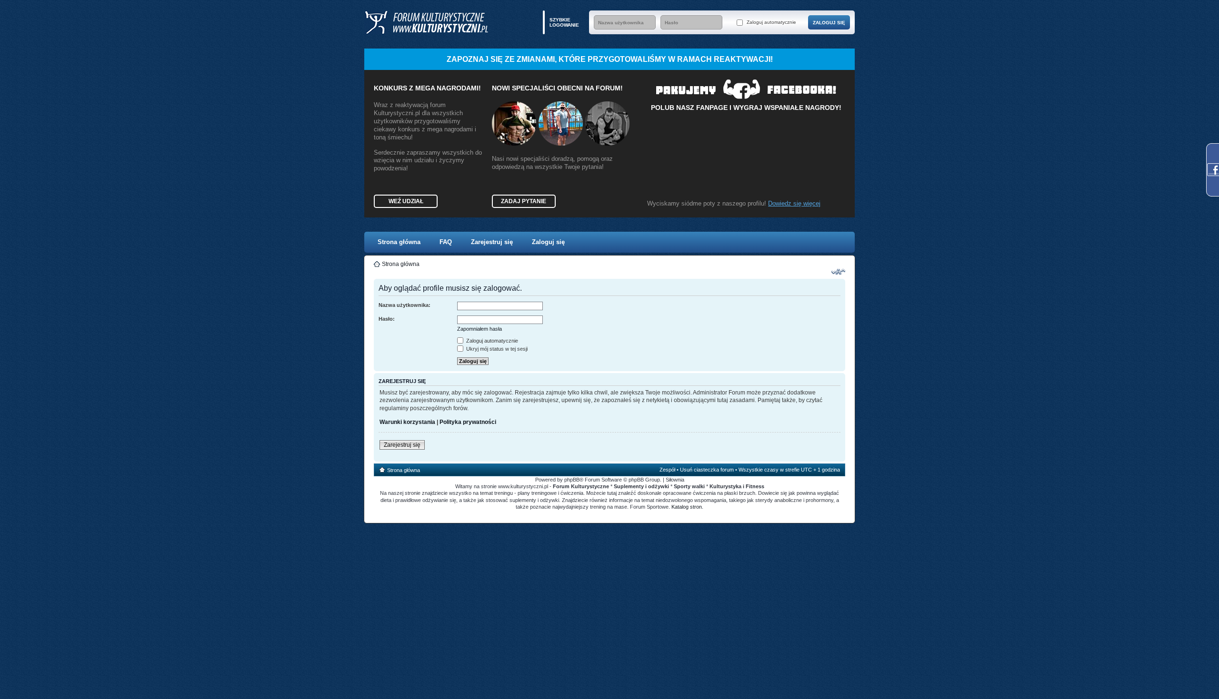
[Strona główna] (426, 22)
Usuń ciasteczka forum (707, 470)
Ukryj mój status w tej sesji (496, 349)
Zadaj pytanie (523, 201)
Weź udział (406, 201)
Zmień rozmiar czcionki (838, 271)
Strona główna (399, 242)
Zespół (667, 470)
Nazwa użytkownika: (404, 305)
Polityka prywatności (468, 422)
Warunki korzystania (407, 422)
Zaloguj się (548, 242)
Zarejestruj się (492, 242)
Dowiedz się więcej (794, 203)
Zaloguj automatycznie (770, 22)
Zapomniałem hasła (479, 329)
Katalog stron (686, 507)
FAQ (446, 242)
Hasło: (387, 319)
